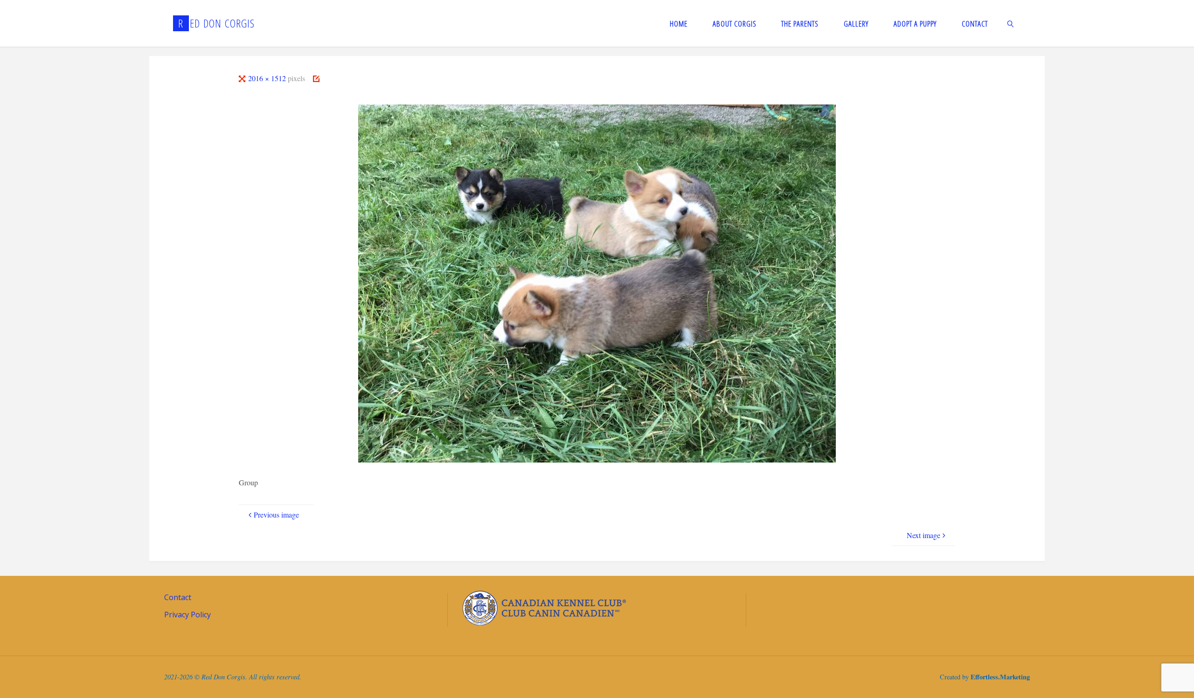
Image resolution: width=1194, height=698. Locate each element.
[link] (1010, 23)
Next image (923, 535)
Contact (177, 597)
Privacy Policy (187, 614)
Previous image (276, 514)
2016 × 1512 (268, 78)
